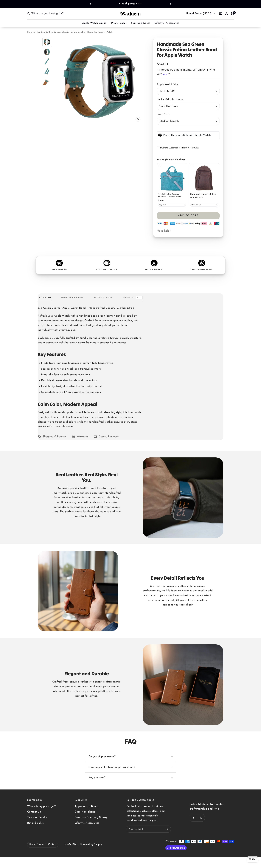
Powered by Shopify (91, 844)
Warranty (129, 298)
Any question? (96, 777)
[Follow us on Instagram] (201, 817)
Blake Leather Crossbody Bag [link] (203, 194)
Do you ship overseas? (102, 756)
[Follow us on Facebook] (193, 817)
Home (30, 32)
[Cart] (232, 13)
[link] (172, 178)
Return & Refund (104, 298)
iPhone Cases (119, 23)
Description (45, 298)
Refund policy (35, 823)
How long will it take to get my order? (111, 767)
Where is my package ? (41, 806)
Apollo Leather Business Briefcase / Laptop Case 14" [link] (169, 195)
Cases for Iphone (84, 811)
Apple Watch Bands (94, 23)
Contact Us (34, 811)
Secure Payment (109, 436)
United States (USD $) (199, 13)
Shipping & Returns (54, 436)
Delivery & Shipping (72, 298)
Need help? (164, 231)
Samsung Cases (140, 23)
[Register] (167, 829)
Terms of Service (37, 817)
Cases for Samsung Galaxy (91, 817)
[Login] (226, 13)
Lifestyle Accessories (166, 23)
